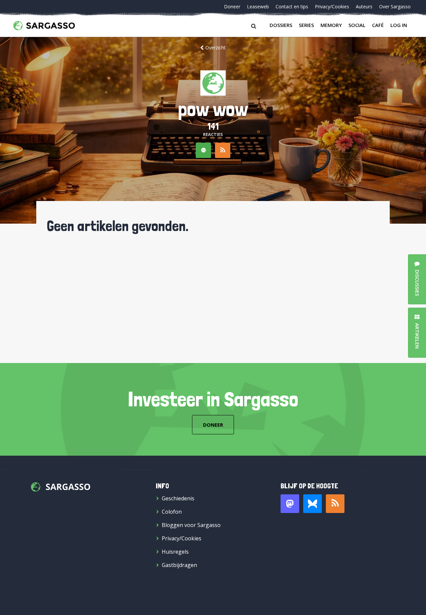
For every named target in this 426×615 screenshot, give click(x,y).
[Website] (203, 150)
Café (378, 25)
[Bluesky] (312, 503)
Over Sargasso (395, 6)
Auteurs (364, 6)
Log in (398, 25)
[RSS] (222, 150)
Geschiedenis (178, 498)
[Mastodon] (290, 503)
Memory (331, 25)
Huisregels (175, 551)
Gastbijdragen (179, 565)
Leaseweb (258, 6)
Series (306, 25)
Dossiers (281, 25)
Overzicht (215, 47)
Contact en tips (292, 6)
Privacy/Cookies (332, 6)
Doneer (232, 6)
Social (356, 25)
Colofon (172, 511)
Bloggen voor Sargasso (191, 525)
